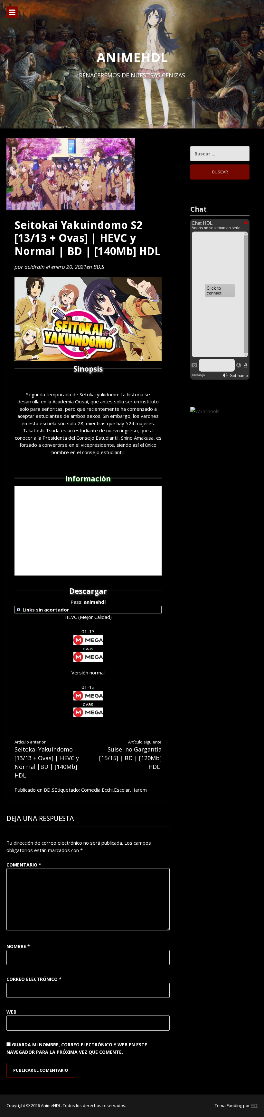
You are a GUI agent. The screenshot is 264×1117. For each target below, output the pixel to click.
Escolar (122, 790)
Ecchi (107, 790)
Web (11, 1012)
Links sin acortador (46, 609)
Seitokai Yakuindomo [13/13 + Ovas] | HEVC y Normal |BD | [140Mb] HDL (46, 759)
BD (96, 266)
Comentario (23, 865)
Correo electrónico (33, 979)
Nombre (18, 946)
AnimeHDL (132, 57)
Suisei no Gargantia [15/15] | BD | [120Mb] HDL (130, 755)
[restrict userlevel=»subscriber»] (88, 610)
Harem (139, 790)
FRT (254, 1105)
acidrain (34, 266)
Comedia (90, 790)
